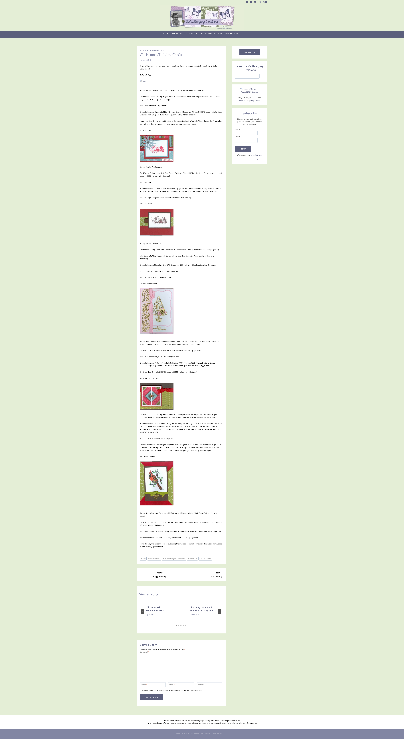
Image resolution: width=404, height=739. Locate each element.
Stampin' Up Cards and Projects (152, 50)
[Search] (262, 76)
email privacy (256, 155)
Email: (237, 136)
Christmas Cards (154, 559)
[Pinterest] (251, 2)
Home (165, 34)
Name (144, 685)
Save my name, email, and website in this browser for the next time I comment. (172, 691)
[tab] (176, 625)
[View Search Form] (260, 2)
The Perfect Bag (215, 575)
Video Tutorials (207, 34)
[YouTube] (255, 2)
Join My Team (191, 34)
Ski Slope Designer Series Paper (174, 559)
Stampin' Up (192, 559)
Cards (143, 559)
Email (172, 685)
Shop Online (176, 34)
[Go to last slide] (142, 611)
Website (201, 685)
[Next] (219, 611)
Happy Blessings (160, 575)
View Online (244, 100)
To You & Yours (205, 559)
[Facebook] (247, 2)
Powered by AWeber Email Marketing (249, 159)
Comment (144, 652)
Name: (237, 129)
